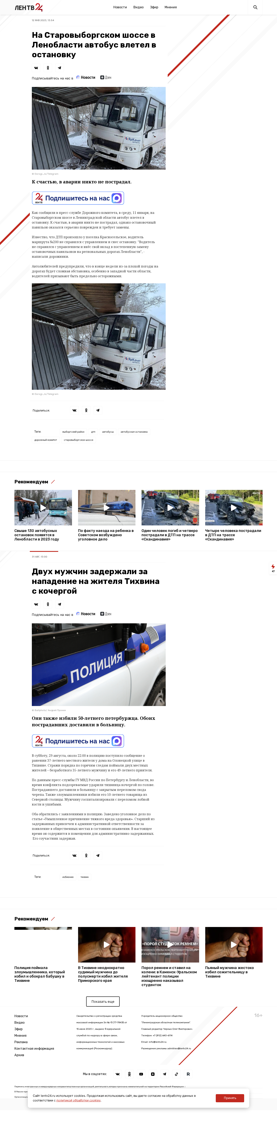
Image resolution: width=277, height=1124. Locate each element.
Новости (120, 7)
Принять (230, 1098)
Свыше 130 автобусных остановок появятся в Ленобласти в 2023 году (36, 535)
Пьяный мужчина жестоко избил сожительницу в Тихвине (229, 972)
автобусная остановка (134, 431)
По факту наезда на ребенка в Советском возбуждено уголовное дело (106, 535)
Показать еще (102, 1001)
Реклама (21, 1042)
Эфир (154, 7)
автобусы (108, 431)
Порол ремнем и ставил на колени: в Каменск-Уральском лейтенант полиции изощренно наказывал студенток (169, 976)
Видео (138, 7)
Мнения (171, 7)
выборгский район (73, 431)
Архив (19, 1055)
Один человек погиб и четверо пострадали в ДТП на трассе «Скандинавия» (170, 535)
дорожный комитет (45, 439)
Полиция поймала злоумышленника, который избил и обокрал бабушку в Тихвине (39, 974)
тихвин (85, 876)
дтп (93, 431)
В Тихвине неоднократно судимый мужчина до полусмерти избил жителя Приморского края (103, 974)
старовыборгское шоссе (78, 439)
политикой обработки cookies (78, 1100)
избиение (68, 876)
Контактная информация (34, 1048)
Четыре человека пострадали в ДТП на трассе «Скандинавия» (233, 535)
